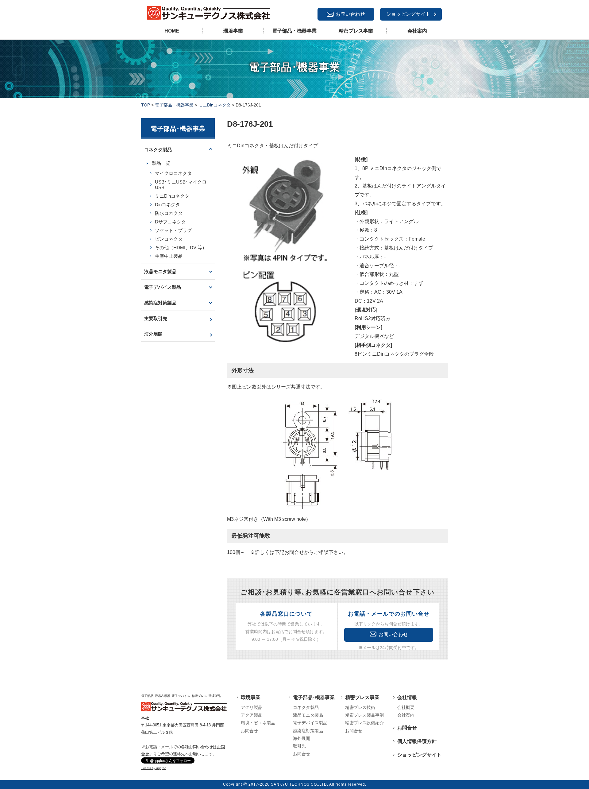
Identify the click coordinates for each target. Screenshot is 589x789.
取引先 (299, 746)
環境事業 (233, 30)
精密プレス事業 (356, 30)
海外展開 (153, 333)
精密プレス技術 (360, 707)
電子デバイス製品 (162, 287)
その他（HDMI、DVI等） (181, 247)
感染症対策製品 (160, 302)
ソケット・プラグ (173, 230)
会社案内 (417, 30)
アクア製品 (251, 715)
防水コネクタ (169, 213)
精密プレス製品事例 (364, 715)
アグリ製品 (251, 707)
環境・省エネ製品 (258, 722)
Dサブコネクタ (170, 221)
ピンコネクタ (169, 239)
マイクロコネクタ (173, 173)
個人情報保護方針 (417, 741)
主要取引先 (155, 318)
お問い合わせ (350, 14)
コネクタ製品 (158, 149)
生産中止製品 (169, 256)
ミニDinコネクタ (172, 196)
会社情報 (407, 697)
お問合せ (249, 730)
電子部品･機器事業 (314, 697)
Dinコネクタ (167, 204)
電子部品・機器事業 (294, 30)
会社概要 (405, 707)
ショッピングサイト (408, 14)
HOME (171, 30)
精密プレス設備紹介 (364, 722)
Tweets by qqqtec (153, 768)
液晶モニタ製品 (160, 271)
